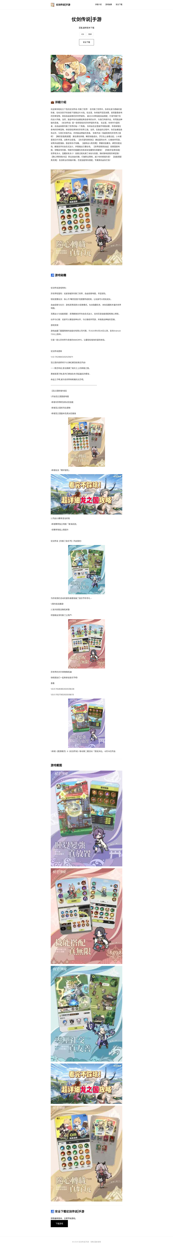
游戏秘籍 (108, 4)
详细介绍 (98, 4)
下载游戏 (59, 1223)
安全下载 (119, 4)
